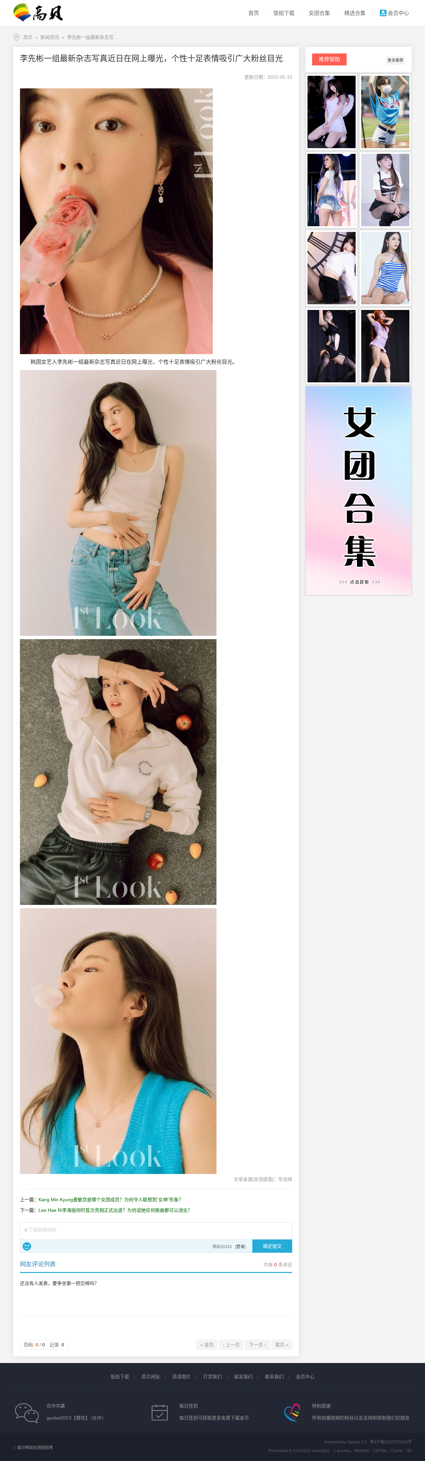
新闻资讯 (50, 37)
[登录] (240, 1246)
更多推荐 (395, 60)
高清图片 (181, 1376)
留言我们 (243, 1376)
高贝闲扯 (150, 1376)
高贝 (28, 37)
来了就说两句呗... (42, 1229)
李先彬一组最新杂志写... (92, 37)
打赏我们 (212, 1376)
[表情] (27, 1246)
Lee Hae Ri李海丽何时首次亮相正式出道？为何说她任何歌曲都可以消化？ (115, 1210)
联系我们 (274, 1376)
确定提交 (272, 1246)
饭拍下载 (284, 13)
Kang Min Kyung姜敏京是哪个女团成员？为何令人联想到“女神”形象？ (111, 1199)
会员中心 (397, 13)
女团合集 (319, 13)
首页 (253, 13)
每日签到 (188, 1406)
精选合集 (355, 13)
